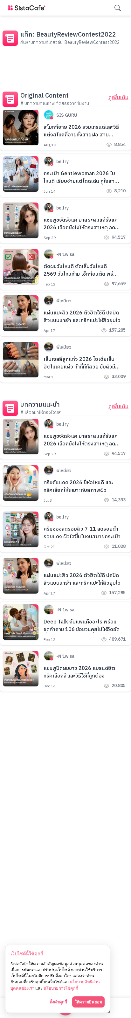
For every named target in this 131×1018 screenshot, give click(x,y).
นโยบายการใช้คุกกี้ (61, 988)
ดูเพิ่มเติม (118, 98)
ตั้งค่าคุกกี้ (58, 1002)
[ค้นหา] (117, 8)
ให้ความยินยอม (88, 1002)
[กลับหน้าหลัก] (28, 8)
